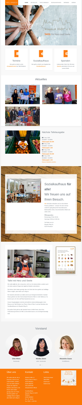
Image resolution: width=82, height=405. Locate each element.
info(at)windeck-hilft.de (31, 387)
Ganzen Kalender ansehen (49, 162)
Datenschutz (47, 383)
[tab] (7, 176)
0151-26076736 (29, 385)
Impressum (47, 381)
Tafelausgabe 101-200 (48, 141)
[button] (65, 260)
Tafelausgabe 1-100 (47, 147)
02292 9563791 (29, 383)
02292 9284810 (29, 397)
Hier (45, 203)
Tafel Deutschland (48, 377)
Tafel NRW (46, 379)
